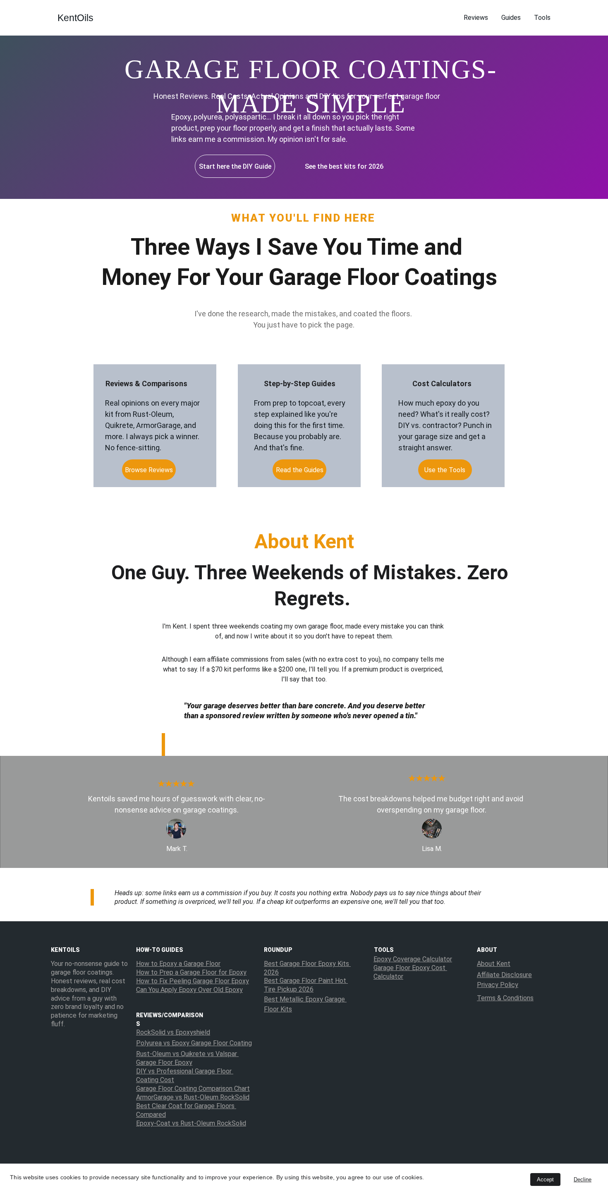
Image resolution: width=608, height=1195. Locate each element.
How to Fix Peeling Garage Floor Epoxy (192, 981)
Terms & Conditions (505, 998)
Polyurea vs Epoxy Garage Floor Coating (194, 1043)
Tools (542, 18)
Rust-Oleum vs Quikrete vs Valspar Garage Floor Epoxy (187, 1058)
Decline (582, 1179)
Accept (545, 1179)
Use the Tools (444, 470)
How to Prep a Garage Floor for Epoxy (191, 972)
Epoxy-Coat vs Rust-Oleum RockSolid (191, 1123)
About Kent (493, 964)
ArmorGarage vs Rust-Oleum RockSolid (192, 1097)
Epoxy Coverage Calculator (412, 959)
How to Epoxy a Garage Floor (178, 964)
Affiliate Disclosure (504, 975)
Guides (511, 18)
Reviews (476, 18)
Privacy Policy (497, 985)
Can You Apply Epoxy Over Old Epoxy (189, 990)
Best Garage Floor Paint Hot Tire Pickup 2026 (306, 985)
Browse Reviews (149, 470)
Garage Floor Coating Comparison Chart (193, 1088)
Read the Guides (299, 470)
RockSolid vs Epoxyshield (173, 1032)
